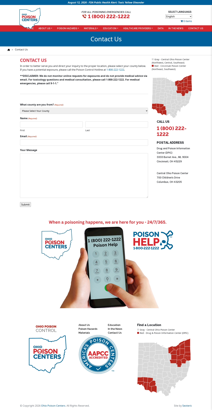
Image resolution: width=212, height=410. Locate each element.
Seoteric (187, 405)
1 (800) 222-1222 (109, 16)
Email (28, 136)
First (22, 130)
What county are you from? (41, 104)
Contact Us (195, 28)
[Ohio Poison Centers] (47, 354)
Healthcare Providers (137, 28)
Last (87, 130)
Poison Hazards (67, 28)
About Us (44, 28)
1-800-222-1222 (115, 69)
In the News (175, 28)
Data (160, 28)
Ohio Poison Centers (53, 405)
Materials (90, 28)
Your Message (28, 150)
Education (109, 28)
